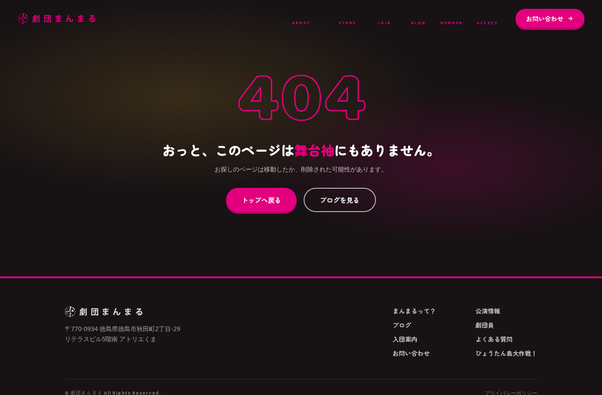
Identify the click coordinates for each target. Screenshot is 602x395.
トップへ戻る (261, 200)
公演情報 (347, 17)
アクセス (487, 17)
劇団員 (451, 17)
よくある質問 (494, 339)
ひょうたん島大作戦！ (506, 353)
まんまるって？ (301, 17)
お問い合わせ (544, 18)
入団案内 (384, 17)
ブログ (418, 17)
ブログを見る (340, 200)
